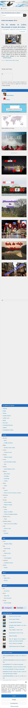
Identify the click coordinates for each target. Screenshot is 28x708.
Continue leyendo (7, 57)
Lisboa (21, 29)
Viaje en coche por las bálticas (10, 608)
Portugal (24, 29)
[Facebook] (18, 3)
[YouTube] (24, 3)
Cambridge (6, 560)
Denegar (14, 699)
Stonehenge (6, 562)
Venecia (5, 574)
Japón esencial (7, 637)
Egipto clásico (7, 662)
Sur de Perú (6, 675)
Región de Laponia (8, 541)
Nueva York (6, 680)
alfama (7, 60)
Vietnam (6, 651)
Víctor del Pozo (6, 29)
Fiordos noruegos (8, 586)
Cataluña (5, 511)
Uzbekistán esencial (8, 647)
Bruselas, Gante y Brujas (9, 531)
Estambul (6, 617)
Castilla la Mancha (7, 499)
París (5, 548)
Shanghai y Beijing (8, 628)
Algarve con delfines (8, 596)
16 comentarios (22, 31)
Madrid (4, 504)
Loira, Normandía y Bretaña (10, 546)
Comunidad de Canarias (8, 514)
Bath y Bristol (7, 558)
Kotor (5, 581)
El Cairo (5, 664)
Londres (6, 565)
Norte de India (7, 632)
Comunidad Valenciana (8, 509)
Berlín (5, 524)
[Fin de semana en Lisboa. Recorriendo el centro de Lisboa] (14, 39)
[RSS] (26, 3)
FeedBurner (17, 111)
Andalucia (5, 492)
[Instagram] (22, 3)
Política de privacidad (14, 706)
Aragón (4, 495)
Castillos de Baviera (8, 527)
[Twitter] (20, 3)
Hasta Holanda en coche (9, 553)
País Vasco (5, 507)
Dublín (5, 569)
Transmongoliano (7, 642)
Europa (17, 29)
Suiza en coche (7, 612)
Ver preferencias (14, 703)
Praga (5, 603)
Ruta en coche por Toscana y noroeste (12, 577)
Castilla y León (6, 502)
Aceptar (14, 695)
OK (24, 15)
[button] (26, 682)
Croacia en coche (8, 536)
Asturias (4, 497)
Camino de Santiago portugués (10, 598)
